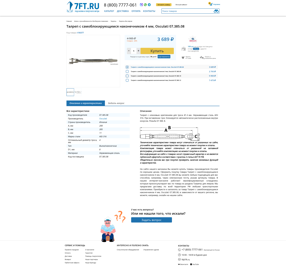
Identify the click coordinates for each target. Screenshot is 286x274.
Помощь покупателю (93, 256)
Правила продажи (72, 250)
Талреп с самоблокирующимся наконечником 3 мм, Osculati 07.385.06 (156, 71)
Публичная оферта (72, 263)
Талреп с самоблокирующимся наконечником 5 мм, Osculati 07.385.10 (156, 76)
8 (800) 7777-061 (120, 5)
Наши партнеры (91, 259)
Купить (157, 50)
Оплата (135, 11)
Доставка (123, 11)
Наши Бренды (90, 263)
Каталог (109, 11)
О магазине (89, 250)
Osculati (103, 118)
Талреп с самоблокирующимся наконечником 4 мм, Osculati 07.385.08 (157, 67)
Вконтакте (184, 264)
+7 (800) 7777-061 (192, 249)
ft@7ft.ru (186, 259)
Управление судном (151, 250)
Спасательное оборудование (128, 250)
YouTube (195, 264)
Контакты (149, 11)
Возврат (68, 259)
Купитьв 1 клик (188, 57)
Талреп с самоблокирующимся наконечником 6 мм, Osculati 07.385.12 (156, 80)
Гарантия (89, 253)
